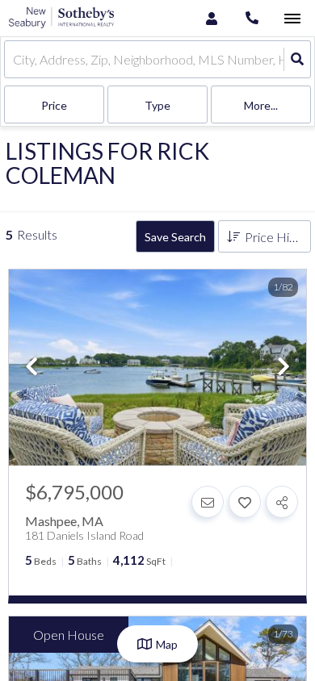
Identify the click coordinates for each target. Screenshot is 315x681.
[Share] (282, 502)
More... (261, 105)
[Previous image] (31, 367)
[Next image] (283, 367)
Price (54, 105)
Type (157, 105)
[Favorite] (245, 502)
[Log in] (211, 18)
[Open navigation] (292, 19)
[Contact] (207, 502)
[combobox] (14, 59)
